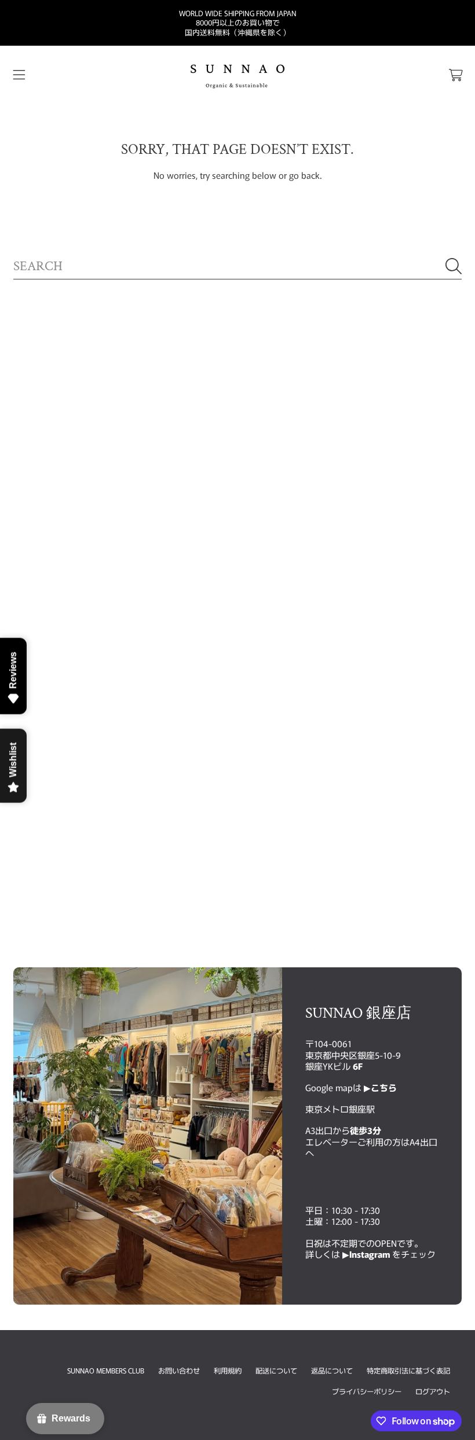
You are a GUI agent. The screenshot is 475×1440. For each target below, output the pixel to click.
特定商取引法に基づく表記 (408, 1370)
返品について (332, 1370)
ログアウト (432, 1391)
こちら (384, 1087)
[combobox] (237, 266)
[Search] (453, 266)
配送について (276, 1370)
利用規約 (228, 1370)
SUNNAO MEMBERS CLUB (105, 1370)
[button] (19, 75)
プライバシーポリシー (366, 1391)
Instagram (370, 1253)
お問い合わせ (179, 1370)
